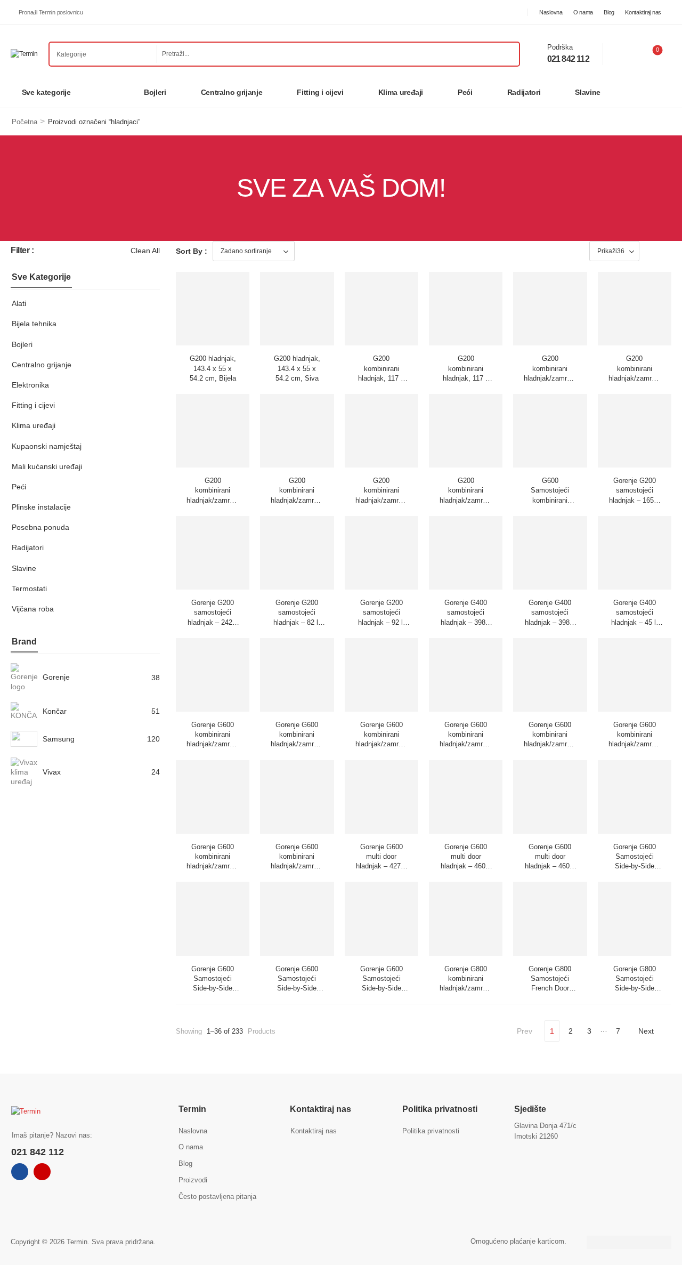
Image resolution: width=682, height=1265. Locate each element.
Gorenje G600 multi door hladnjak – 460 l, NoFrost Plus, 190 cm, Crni (466, 866)
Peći (465, 92)
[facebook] (19, 1171)
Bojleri (155, 92)
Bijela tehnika (34, 323)
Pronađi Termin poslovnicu (51, 12)
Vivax (52, 772)
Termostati (29, 588)
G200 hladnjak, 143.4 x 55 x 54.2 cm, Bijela (213, 368)
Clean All (145, 250)
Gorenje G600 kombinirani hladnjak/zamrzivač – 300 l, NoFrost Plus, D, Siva (216, 744)
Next (646, 1031)
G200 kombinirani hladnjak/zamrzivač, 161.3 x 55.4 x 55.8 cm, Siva (301, 500)
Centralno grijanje (232, 92)
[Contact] (539, 53)
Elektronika (30, 385)
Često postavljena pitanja (217, 1196)
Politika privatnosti (430, 1131)
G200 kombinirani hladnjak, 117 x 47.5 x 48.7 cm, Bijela (381, 377)
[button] (654, 251)
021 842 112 (568, 58)
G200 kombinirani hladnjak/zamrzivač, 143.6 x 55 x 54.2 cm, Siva (639, 377)
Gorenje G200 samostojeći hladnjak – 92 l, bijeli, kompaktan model (381, 622)
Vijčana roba (33, 609)
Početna (24, 122)
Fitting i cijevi (320, 92)
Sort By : (191, 251)
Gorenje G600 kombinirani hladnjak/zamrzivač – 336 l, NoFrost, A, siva (469, 744)
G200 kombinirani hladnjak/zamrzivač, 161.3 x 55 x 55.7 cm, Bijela (217, 500)
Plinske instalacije (41, 507)
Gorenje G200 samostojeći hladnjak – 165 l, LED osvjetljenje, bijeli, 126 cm (634, 500)
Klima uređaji (400, 92)
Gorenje (56, 677)
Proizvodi (192, 1180)
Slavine (587, 92)
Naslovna (551, 12)
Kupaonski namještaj (47, 446)
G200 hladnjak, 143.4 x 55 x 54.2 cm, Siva (297, 368)
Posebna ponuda (40, 527)
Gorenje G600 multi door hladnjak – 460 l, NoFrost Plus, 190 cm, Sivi (550, 866)
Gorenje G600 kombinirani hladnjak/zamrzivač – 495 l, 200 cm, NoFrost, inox (300, 866)
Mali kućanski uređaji (47, 466)
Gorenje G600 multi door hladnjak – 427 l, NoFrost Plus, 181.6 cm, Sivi (381, 866)
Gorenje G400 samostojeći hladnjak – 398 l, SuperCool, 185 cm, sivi (550, 622)
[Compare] (623, 54)
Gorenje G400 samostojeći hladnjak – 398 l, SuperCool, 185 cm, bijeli (466, 622)
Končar (55, 711)
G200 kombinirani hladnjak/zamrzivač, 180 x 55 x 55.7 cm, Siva (470, 500)
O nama (583, 12)
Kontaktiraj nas (643, 12)
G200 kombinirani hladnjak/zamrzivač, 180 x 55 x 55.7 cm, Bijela (386, 500)
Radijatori (524, 92)
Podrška (560, 47)
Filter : (22, 250)
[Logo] (24, 54)
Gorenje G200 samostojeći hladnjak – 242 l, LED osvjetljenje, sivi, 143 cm (212, 622)
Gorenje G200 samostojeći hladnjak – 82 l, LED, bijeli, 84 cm (296, 622)
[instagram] (42, 1171)
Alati (19, 303)
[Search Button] (508, 54)
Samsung (59, 739)
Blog (609, 12)
